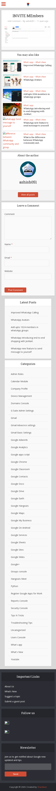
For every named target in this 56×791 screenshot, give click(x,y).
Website (9, 271)
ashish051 (30, 21)
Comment (10, 214)
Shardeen (42, 787)
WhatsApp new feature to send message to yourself (36, 124)
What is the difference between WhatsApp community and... (34, 140)
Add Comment (14, 21)
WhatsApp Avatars (32, 79)
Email (8, 257)
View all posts (28, 194)
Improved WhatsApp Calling (37, 65)
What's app (28, 62)
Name (9, 244)
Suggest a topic (12, 696)
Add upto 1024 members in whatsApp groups (36, 95)
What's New (40, 62)
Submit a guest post (15, 701)
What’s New (11, 691)
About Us (9, 686)
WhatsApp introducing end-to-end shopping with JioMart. (36, 111)
